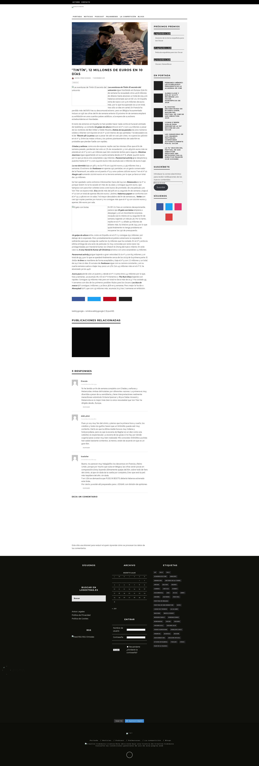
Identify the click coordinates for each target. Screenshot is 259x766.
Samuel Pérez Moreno (83, 78)
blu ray (165, 584)
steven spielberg (160, 641)
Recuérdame (134, 647)
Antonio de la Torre (172, 580)
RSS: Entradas (88, 637)
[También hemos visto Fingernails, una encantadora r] (97, 695)
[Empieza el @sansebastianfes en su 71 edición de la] (160, 709)
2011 (168, 572)
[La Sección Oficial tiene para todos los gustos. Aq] (97, 707)
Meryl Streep (169, 613)
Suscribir (161, 187)
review (176, 633)
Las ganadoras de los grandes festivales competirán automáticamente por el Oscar (174, 138)
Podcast (99, 17)
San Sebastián (159, 637)
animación (158, 580)
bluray (174, 584)
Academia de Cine (160, 576)
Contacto (85, 2)
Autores (76, 2)
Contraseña (118, 637)
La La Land (174, 609)
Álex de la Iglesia (160, 646)
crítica (166, 588)
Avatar (156, 584)
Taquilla (75, 82)
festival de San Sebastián (163, 605)
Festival (176, 596)
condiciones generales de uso (126, 746)
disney (174, 588)
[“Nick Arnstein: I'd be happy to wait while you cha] (223, 709)
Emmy (182, 592)
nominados (158, 621)
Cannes (157, 588)
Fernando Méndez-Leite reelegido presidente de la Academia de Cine (174, 85)
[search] (103, 598)
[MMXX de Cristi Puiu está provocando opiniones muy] (97, 682)
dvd (168, 592)
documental (158, 592)
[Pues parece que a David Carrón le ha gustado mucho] (34, 697)
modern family (159, 617)
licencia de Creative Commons (158, 744)
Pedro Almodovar (160, 629)
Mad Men (157, 613)
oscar (168, 621)
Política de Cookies (80, 619)
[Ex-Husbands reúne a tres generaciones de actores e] (160, 684)
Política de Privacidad (81, 615)
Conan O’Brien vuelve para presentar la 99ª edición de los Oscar (173, 126)
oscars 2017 (158, 625)
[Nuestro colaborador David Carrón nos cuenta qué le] (34, 710)
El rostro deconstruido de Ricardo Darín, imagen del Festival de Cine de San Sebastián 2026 (174, 112)
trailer (174, 641)
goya (179, 605)
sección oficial (174, 637)
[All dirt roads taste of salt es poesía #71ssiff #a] (223, 682)
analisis (173, 576)
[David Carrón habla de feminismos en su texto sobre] (160, 697)
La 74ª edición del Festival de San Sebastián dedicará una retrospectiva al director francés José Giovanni (174, 153)
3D (155, 572)
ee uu (175, 592)
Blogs (141, 17)
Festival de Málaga (161, 601)
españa (156, 596)
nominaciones (173, 617)
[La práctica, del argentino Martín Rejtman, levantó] (34, 682)
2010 (161, 572)
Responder (86, 407)
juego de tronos (160, 609)
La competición (128, 17)
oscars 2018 (171, 625)
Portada (77, 17)
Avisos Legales (78, 611)
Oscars (177, 621)
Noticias (88, 17)
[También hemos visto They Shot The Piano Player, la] (223, 697)
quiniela (167, 633)
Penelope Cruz (176, 629)
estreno (166, 596)
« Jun (114, 608)
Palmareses (112, 17)
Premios (157, 633)
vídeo (182, 641)
